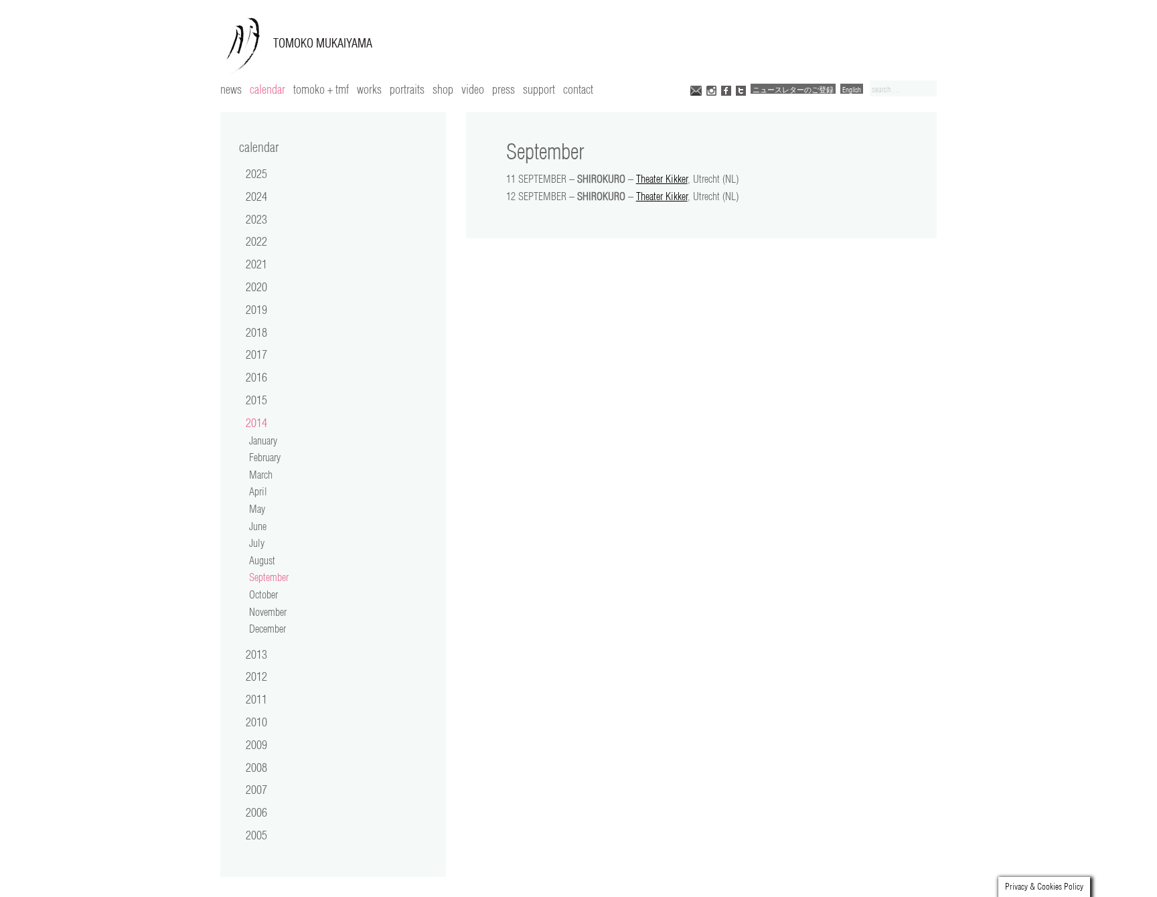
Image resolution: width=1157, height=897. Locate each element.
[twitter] (741, 89)
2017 (256, 354)
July (256, 543)
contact (578, 89)
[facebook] (726, 89)
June (257, 526)
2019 (256, 309)
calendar (267, 89)
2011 (256, 698)
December (267, 628)
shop (443, 89)
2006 (256, 812)
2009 (256, 744)
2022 (256, 241)
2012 (256, 676)
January (263, 440)
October (263, 594)
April (258, 491)
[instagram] (711, 89)
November (268, 612)
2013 (256, 654)
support (539, 89)
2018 (256, 332)
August (262, 560)
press (503, 89)
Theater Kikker (662, 178)
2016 (256, 377)
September (269, 577)
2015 (256, 399)
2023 (256, 219)
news (231, 89)
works (369, 89)
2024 (256, 196)
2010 (256, 721)
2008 (256, 767)
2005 (256, 834)
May (257, 508)
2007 (256, 789)
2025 (256, 173)
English (851, 89)
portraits (407, 89)
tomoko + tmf (321, 89)
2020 (256, 286)
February (265, 457)
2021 (256, 263)
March (261, 474)
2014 (256, 422)
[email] (696, 89)
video (472, 89)
